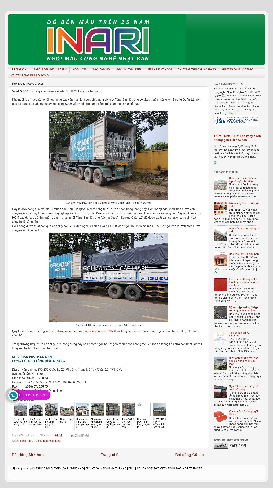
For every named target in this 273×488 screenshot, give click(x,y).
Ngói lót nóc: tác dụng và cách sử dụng (243, 388)
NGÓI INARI (175, 468)
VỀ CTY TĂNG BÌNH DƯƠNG (30, 75)
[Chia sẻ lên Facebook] (83, 435)
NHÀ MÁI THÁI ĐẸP (128, 69)
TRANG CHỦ (20, 69)
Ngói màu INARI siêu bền (244, 253)
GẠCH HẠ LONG (134, 468)
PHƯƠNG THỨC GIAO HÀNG (197, 69)
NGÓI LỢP (79, 69)
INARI (37, 440)
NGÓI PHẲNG (101, 69)
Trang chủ (109, 454)
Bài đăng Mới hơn (28, 454)
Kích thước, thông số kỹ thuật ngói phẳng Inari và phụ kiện (243, 282)
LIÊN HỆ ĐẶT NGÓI (159, 69)
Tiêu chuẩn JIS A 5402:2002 (238, 334)
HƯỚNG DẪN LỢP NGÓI (238, 69)
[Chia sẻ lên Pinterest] (87, 435)
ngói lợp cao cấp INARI (100, 331)
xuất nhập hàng (52, 440)
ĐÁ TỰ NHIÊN (70, 468)
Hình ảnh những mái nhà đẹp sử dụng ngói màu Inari (243, 361)
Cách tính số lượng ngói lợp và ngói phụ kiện (243, 179)
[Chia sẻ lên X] (80, 435)
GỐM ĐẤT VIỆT (156, 468)
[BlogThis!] (76, 435)
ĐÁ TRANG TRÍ (194, 468)
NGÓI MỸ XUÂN (112, 468)
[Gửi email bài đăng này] (72, 435)
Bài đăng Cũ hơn (190, 454)
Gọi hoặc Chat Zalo (33, 395)
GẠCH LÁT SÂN (91, 468)
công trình (26, 440)
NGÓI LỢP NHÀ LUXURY (50, 69)
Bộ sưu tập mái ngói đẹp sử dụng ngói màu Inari (243, 309)
